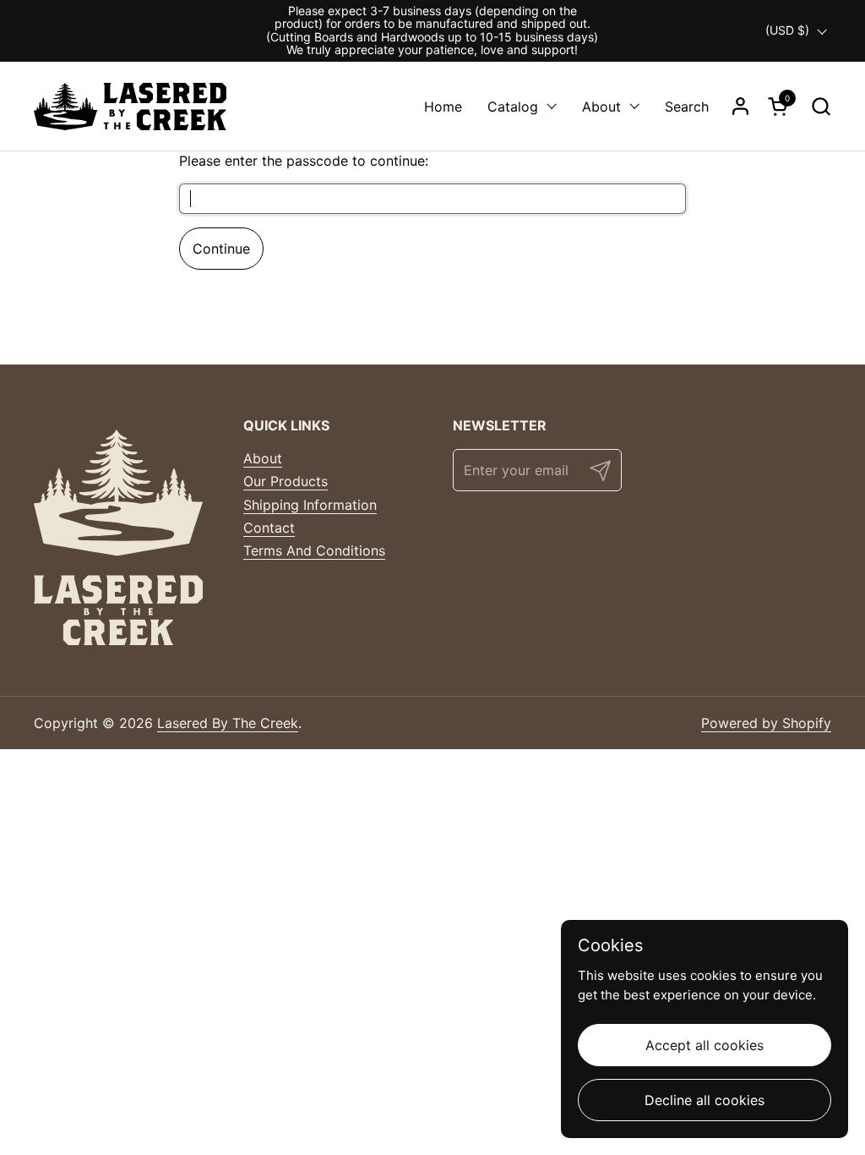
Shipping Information (310, 504)
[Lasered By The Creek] (130, 106)
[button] (820, 106)
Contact (269, 527)
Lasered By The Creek (227, 722)
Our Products (285, 481)
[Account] (740, 106)
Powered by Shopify (766, 722)
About (262, 458)
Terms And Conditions (314, 550)
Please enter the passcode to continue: (303, 160)
